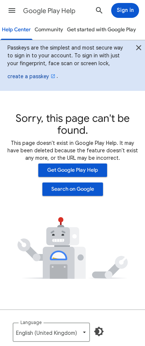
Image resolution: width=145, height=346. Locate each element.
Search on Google (72, 189)
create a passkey (28, 76)
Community (49, 29)
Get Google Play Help (72, 170)
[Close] (138, 49)
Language (31, 322)
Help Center (16, 29)
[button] (12, 10)
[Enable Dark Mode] (99, 331)
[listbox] (51, 332)
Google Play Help (49, 11)
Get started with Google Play (101, 29)
